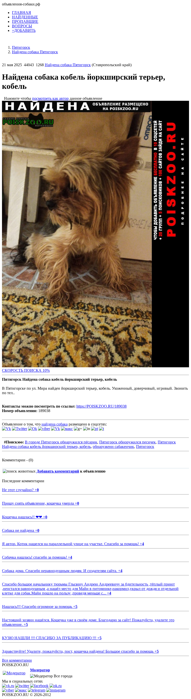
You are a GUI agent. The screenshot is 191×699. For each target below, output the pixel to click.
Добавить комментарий (58, 471)
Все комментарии (17, 660)
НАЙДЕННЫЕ (25, 17)
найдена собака (55, 424)
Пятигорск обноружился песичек (127, 442)
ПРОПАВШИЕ (25, 21)
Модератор (40, 670)
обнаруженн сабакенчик (113, 446)
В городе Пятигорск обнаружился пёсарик (61, 442)
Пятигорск (145, 446)
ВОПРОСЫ (22, 26)
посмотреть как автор (50, 98)
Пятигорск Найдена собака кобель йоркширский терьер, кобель (89, 444)
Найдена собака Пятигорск (68, 65)
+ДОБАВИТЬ (24, 30)
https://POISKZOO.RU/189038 (101, 406)
